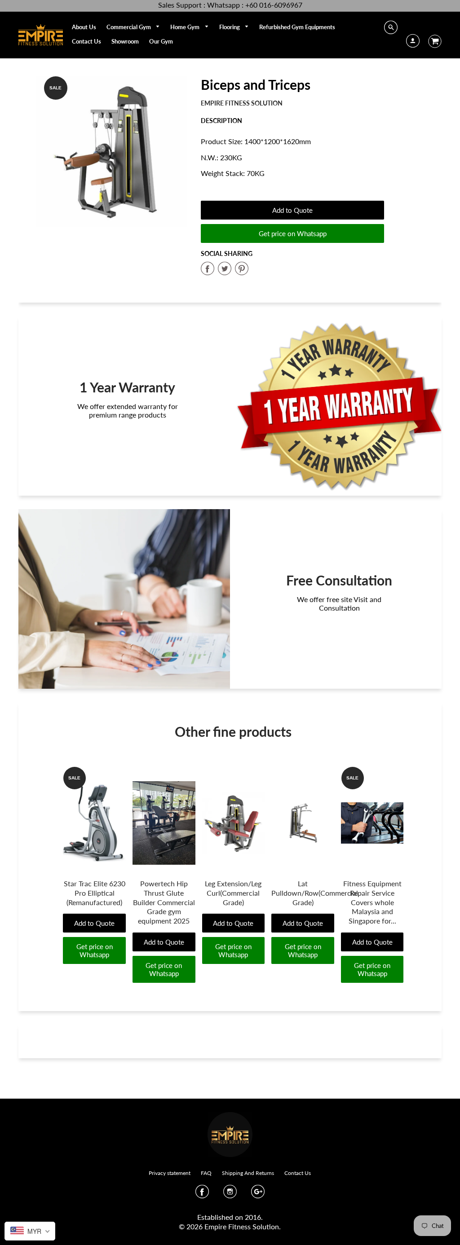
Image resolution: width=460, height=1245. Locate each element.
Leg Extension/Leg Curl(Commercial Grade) (233, 892)
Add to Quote (292, 210)
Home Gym (185, 27)
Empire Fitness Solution (242, 103)
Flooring (230, 27)
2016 (253, 1217)
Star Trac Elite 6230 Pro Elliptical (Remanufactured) (94, 892)
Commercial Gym (129, 27)
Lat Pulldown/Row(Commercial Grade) (314, 892)
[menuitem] (84, 27)
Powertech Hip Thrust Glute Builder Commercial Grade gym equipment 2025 (164, 902)
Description (221, 120)
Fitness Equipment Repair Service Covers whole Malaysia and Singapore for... (372, 902)
